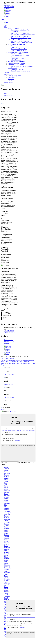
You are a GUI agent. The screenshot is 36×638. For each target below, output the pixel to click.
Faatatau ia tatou (8, 74)
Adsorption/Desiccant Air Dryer (20, 55)
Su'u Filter (14, 47)
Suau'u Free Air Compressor (15, 39)
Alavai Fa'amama (16, 60)
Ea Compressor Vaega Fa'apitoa (16, 44)
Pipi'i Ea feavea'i (12, 68)
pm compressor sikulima (20, 360)
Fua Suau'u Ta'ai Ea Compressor (20, 41)
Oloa (5, 27)
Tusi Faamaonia (12, 77)
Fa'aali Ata (11, 79)
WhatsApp (12, 411)
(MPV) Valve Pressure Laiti (18, 50)
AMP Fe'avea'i (10, 358)
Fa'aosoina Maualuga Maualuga (16, 63)
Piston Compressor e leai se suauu (20, 71)
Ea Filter (13, 46)
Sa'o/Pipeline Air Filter (17, 58)
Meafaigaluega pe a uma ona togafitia (18, 52)
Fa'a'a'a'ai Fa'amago (16, 53)
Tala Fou (6, 72)
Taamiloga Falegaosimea (14, 75)
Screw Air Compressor (14, 28)
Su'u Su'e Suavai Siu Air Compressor (21, 42)
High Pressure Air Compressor (16, 61)
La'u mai (10, 80)
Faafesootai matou (9, 82)
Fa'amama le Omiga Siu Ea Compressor (22, 66)
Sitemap (3, 358)
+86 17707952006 (9, 7)
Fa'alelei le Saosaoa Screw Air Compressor (23, 34)
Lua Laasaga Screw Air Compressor (21, 38)
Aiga (5, 25)
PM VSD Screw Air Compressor (20, 36)
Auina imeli (4, 409)
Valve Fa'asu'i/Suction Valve (19, 49)
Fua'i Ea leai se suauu (7, 360)
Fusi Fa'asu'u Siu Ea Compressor (20, 33)
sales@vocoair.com (9, 5)
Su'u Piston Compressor (17, 69)
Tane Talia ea (15, 57)
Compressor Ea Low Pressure (16, 64)
